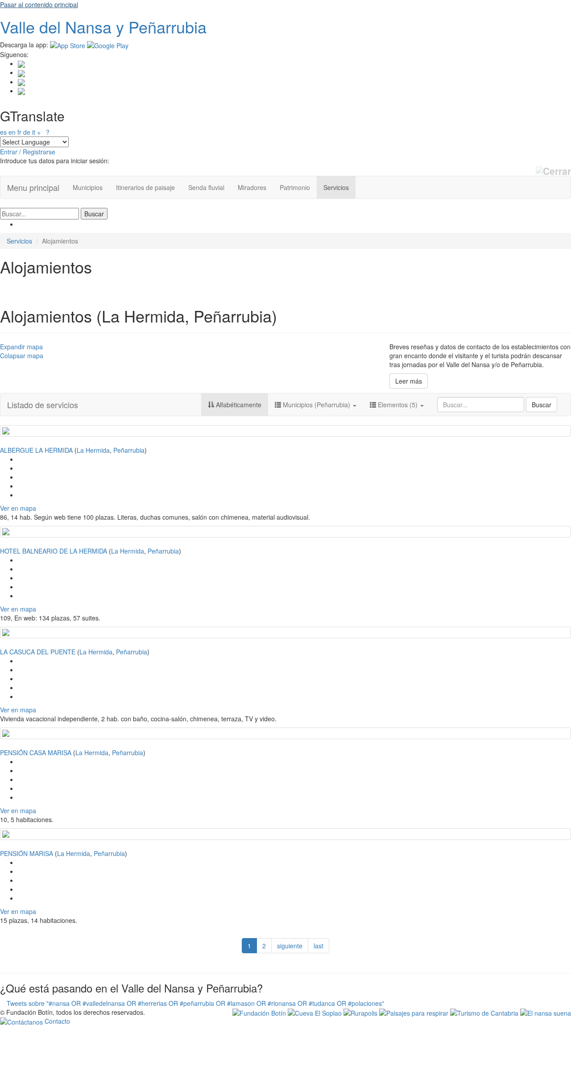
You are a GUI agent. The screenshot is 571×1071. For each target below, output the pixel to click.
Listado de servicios (42, 404)
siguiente (289, 945)
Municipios (88, 187)
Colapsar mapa (21, 355)
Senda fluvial (206, 187)
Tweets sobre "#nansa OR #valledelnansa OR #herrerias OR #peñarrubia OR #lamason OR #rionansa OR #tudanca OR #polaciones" (195, 1003)
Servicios (336, 187)
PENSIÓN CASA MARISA (35, 752)
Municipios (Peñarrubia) (316, 404)
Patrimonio (295, 187)
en (12, 132)
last (318, 945)
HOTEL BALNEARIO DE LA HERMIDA (53, 550)
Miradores (252, 187)
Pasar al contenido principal (39, 4)
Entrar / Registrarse (27, 151)
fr (19, 132)
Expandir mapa (21, 346)
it (33, 132)
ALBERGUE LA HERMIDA (36, 450)
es (3, 132)
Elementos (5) (397, 404)
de (26, 132)
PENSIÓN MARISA (26, 853)
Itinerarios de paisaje (145, 187)
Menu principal (33, 187)
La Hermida (93, 450)
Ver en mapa (18, 508)
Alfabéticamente (237, 404)
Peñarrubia (129, 450)
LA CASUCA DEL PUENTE (37, 651)
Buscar (541, 404)
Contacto (56, 1021)
